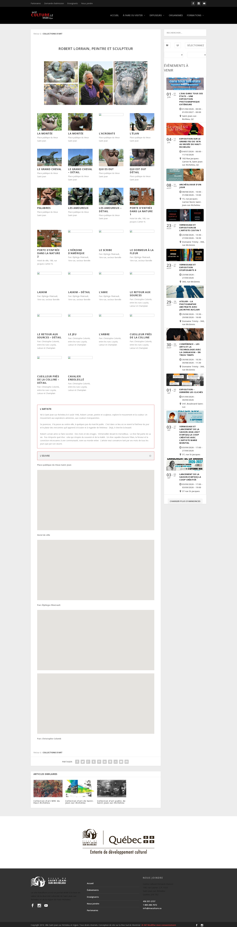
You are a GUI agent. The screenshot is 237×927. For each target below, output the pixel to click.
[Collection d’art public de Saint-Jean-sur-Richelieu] (111, 788)
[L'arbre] (111, 316)
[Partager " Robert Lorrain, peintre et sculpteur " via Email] (121, 761)
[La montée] (49, 130)
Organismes (176, 15)
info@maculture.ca (152, 908)
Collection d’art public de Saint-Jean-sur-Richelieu (111, 802)
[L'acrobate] (111, 115)
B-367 (144, 925)
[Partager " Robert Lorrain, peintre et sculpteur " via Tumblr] (93, 761)
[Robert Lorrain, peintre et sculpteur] (96, 83)
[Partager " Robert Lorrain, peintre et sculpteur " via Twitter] (82, 761)
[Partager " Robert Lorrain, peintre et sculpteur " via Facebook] (77, 761)
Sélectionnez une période (195, 46)
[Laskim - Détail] (80, 274)
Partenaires (36, 3)
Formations (194, 15)
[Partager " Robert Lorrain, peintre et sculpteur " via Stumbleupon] (115, 761)
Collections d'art (52, 33)
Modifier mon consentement (162, 925)
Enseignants (72, 3)
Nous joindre (87, 3)
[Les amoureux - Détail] (111, 204)
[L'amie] (111, 274)
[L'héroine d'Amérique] (80, 232)
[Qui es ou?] (111, 165)
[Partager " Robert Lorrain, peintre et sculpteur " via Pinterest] (99, 761)
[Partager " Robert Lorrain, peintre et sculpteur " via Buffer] (110, 761)
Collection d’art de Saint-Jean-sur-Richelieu (79, 802)
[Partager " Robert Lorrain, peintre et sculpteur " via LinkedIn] (104, 761)
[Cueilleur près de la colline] (142, 316)
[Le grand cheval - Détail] (80, 165)
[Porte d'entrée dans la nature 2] (49, 246)
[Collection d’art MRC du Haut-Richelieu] (48, 788)
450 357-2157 (149, 901)
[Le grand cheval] (49, 165)
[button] (97, 497)
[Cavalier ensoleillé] (80, 358)
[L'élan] (142, 130)
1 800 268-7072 (150, 905)
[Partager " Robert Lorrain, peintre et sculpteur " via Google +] (88, 761)
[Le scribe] (111, 232)
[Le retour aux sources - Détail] (49, 316)
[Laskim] (49, 274)
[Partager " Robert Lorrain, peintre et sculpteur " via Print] (126, 761)
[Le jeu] (80, 316)
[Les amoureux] (80, 204)
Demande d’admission (54, 3)
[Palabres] (49, 204)
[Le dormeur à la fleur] (142, 232)
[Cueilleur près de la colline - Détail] (49, 358)
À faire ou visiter (133, 15)
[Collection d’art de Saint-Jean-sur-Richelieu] (79, 788)
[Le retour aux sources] (142, 274)
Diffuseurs (156, 15)
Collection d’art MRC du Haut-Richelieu (46, 802)
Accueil (114, 15)
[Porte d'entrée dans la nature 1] (142, 204)
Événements (93, 890)
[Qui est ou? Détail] (142, 165)
